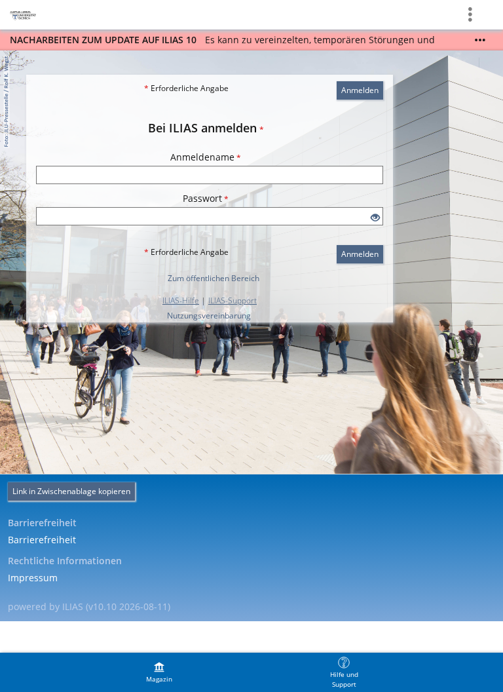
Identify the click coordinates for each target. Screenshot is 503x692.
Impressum (33, 577)
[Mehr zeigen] (480, 40)
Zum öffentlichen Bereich (213, 278)
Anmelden (360, 90)
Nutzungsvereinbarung (209, 315)
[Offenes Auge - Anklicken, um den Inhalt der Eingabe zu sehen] (375, 218)
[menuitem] (159, 672)
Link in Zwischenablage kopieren (71, 491)
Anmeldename (205, 157)
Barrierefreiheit (42, 539)
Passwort (206, 198)
